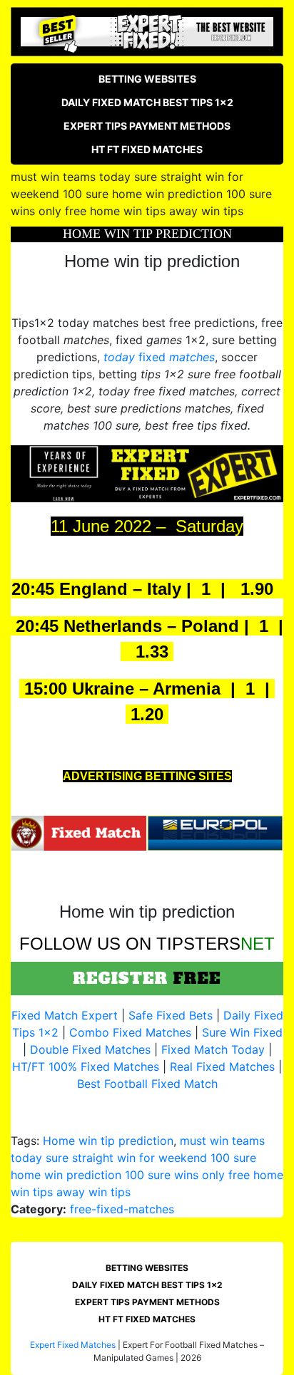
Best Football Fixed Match (147, 1083)
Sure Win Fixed (242, 1032)
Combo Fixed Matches (130, 1032)
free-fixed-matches (122, 1209)
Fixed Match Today (213, 1049)
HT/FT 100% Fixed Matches (85, 1066)
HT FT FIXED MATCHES (147, 149)
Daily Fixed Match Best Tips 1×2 (147, 102)
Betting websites (147, 79)
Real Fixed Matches (222, 1066)
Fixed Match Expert (64, 1015)
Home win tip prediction (108, 1140)
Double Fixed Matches (90, 1049)
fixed (159, 357)
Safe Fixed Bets (170, 1015)
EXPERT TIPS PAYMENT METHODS (147, 126)
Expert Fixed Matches (73, 1344)
